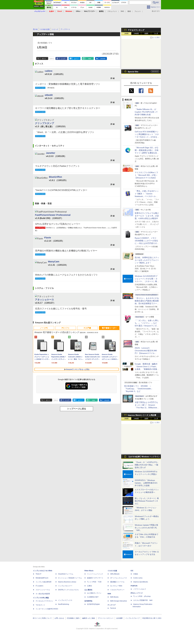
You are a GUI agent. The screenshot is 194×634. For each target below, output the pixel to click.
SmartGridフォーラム (65, 574)
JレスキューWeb (116, 586)
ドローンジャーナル (43, 590)
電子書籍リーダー (109, 328)
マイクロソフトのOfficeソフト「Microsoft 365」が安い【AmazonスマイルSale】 (146, 175)
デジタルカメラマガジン (44, 601)
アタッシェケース (44, 299)
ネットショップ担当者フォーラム (70, 578)
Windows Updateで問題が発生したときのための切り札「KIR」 (146, 527)
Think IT (38, 574)
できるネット (40, 605)
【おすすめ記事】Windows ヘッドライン (144, 457)
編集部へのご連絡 (88, 618)
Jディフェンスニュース (118, 578)
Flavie (47, 237)
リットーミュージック (95, 574)
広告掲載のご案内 (73, 618)
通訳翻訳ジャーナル (117, 582)
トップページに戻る (76, 409)
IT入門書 (87, 328)
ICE (132, 571)
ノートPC (44, 328)
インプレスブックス (65, 600)
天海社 (135, 574)
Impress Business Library (67, 582)
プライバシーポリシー (105, 618)
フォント (137, 11)
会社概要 (119, 618)
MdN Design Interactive (118, 601)
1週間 (146, 33)
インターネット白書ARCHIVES (47, 609)
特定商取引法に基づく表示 (151, 618)
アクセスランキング (136, 30)
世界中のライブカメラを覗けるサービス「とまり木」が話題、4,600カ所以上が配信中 (147, 215)
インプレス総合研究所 (43, 582)
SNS (122, 11)
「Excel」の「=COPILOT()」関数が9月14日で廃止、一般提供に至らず (147, 465)
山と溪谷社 (88, 590)
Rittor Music (89, 571)
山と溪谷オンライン (94, 593)
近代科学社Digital (93, 604)
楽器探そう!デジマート (95, 578)
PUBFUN (134, 586)
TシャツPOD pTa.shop (142, 596)
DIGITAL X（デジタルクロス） (69, 590)
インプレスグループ (132, 618)
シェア (63, 58)
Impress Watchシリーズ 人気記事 (142, 415)
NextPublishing (63, 604)
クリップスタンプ (44, 123)
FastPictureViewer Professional (52, 215)
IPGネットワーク (137, 593)
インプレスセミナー (65, 586)
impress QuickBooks (140, 582)
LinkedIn (102, 58)
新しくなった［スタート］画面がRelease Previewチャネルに (147, 501)
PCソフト (66, 328)
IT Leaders (39, 586)
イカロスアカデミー (117, 590)
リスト (51, 58)
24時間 (136, 33)
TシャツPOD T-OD (94, 582)
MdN (109, 594)
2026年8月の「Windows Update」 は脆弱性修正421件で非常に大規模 (146, 483)
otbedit (49, 95)
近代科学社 (88, 601)
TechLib (113, 608)
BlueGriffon (55, 176)
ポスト (44, 58)
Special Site (133, 72)
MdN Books (114, 597)
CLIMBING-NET (92, 597)
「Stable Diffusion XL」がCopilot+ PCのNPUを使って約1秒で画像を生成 (146, 112)
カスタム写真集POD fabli (142, 600)
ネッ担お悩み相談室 (43, 594)
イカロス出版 (112, 571)
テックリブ (111, 605)
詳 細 (113, 78)
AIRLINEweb (114, 574)
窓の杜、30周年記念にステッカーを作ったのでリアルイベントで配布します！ (147, 260)
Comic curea (137, 578)
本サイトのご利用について (42, 618)
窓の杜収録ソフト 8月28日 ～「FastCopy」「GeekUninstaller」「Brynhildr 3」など (138, 388)
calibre (48, 71)
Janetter (50, 153)
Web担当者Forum (42, 578)
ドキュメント (112, 11)
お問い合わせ (59, 618)
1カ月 (156, 33)
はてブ (76, 58)
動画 (129, 11)
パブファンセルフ (139, 589)
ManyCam (53, 261)
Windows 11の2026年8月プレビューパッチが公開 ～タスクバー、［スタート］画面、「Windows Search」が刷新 (146, 281)
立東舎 (89, 586)
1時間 (126, 33)
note (89, 58)
